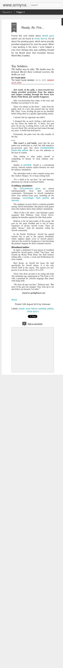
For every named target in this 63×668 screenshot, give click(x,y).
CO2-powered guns (30, 188)
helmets (15, 200)
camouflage (28, 197)
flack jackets (43, 197)
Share (14, 299)
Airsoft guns (48, 35)
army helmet (31, 308)
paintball (27, 164)
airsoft (21, 308)
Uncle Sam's (40, 38)
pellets (50, 308)
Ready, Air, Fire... (32, 27)
